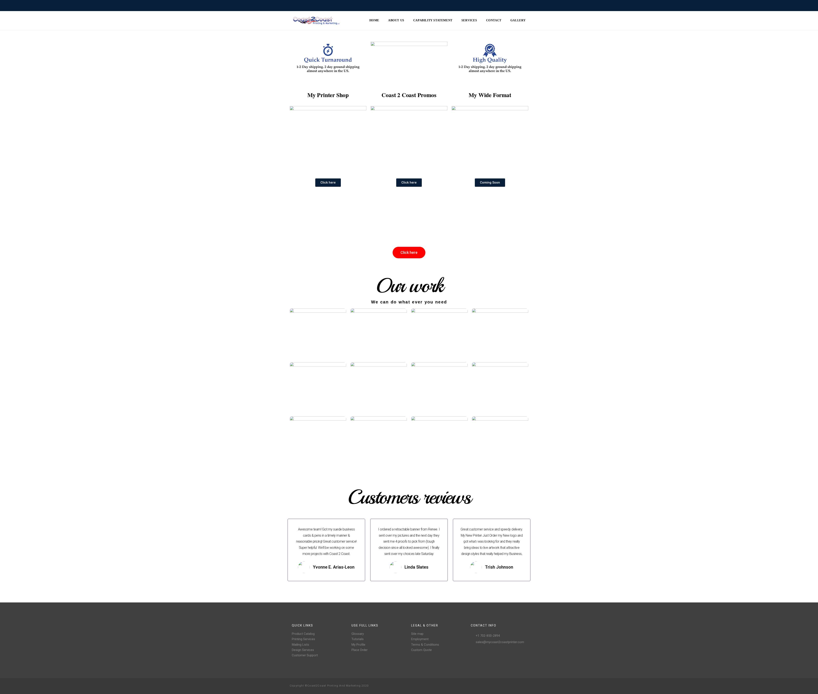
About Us (396, 20)
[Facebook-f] (497, 686)
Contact (493, 20)
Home (374, 20)
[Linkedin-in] (524, 686)
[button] (328, 182)
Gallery (518, 20)
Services (469, 20)
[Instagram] (504, 686)
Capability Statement (432, 20)
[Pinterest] (511, 686)
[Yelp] (518, 686)
